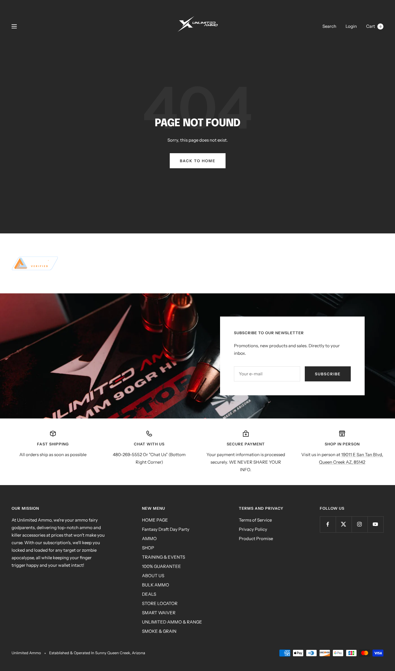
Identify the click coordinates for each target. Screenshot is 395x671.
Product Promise (256, 538)
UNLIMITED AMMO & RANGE (172, 622)
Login (351, 26)
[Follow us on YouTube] (375, 524)
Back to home (197, 160)
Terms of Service (255, 520)
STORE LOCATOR (160, 603)
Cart (373, 26)
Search (329, 26)
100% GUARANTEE (161, 566)
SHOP (148, 548)
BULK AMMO (155, 585)
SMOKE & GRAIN (159, 631)
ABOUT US (153, 575)
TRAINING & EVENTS (163, 557)
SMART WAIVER (159, 612)
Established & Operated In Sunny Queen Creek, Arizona (97, 652)
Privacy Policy (253, 529)
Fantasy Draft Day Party (165, 529)
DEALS (149, 594)
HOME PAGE (155, 520)
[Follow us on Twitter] (344, 524)
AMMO (149, 538)
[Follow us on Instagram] (360, 524)
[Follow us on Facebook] (328, 524)
